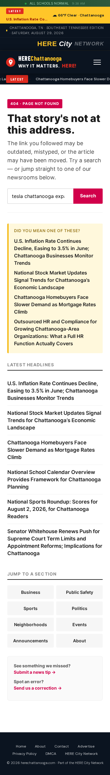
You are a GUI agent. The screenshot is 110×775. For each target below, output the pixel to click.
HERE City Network (81, 753)
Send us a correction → (38, 688)
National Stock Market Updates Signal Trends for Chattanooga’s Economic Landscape (54, 420)
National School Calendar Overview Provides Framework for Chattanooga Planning (54, 479)
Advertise (86, 746)
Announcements (30, 640)
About (79, 640)
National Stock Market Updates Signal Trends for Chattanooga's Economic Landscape (52, 280)
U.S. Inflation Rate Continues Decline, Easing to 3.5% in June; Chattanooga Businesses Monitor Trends (27, 19)
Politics (79, 608)
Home (21, 746)
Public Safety (79, 592)
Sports (31, 608)
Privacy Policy (25, 753)
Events (79, 624)
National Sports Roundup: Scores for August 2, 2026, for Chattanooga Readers (52, 509)
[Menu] (97, 62)
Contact (61, 746)
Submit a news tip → (35, 672)
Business (30, 592)
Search (88, 196)
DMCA (51, 753)
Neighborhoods (30, 624)
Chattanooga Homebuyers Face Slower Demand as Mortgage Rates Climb (55, 304)
